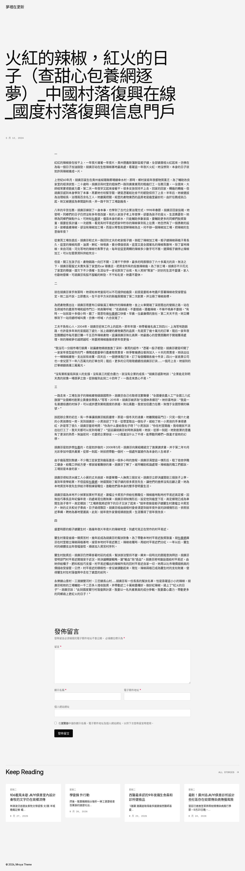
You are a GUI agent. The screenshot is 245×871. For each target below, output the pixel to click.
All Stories (226, 772)
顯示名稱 (60, 689)
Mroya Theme (24, 864)
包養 (94, 218)
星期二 (13, 790)
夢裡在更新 (15, 7)
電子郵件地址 (132, 689)
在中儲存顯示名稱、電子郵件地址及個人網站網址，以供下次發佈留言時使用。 (106, 723)
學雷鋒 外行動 (80, 795)
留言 (57, 646)
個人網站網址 (61, 706)
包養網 (113, 313)
